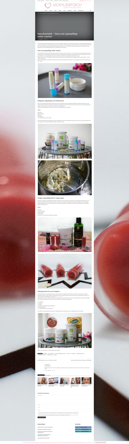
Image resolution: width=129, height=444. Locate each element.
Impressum (51, 0)
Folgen (89, 429)
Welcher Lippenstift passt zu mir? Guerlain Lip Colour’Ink (47, 360)
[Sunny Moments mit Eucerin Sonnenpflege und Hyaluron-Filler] (75, 380)
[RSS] (51, 370)
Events (75, 10)
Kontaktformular (56, 0)
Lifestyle (50, 10)
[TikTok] (87, 0)
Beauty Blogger (45, 353)
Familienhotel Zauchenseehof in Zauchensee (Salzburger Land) (45, 432)
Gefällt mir (89, 427)
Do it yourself (68, 353)
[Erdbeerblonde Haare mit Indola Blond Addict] (42, 380)
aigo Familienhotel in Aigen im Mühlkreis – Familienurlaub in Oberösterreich (44, 435)
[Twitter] (89, 0)
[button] (90, 10)
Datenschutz (47, 0)
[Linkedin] (82, 0)
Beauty (46, 10)
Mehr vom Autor (47, 375)
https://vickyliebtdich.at (48, 366)
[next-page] (39, 389)
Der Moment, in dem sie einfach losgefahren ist (45, 427)
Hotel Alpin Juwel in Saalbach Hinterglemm (44, 429)
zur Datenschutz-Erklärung (90, 442)
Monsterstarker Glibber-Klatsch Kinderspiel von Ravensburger (81, 360)
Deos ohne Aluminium (59, 296)
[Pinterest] (85, 0)
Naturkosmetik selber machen (42, 354)
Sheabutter (55, 354)
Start (38, 13)
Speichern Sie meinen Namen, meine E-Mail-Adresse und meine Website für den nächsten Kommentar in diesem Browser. (58, 412)
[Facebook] (79, 0)
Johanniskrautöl (73, 353)
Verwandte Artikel (41, 375)
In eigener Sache (80, 10)
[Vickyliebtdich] (64, 5)
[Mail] (84, 0)
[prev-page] (38, 389)
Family (55, 10)
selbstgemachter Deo (50, 354)
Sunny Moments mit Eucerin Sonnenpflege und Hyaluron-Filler (75, 386)
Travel (64, 10)
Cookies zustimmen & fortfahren (101, 442)
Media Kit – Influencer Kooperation (63, 0)
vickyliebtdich (47, 364)
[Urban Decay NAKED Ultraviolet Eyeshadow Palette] (53, 380)
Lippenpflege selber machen (80, 353)
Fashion (60, 10)
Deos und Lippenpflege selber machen (60, 353)
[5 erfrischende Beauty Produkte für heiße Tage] (64, 380)
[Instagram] (80, 0)
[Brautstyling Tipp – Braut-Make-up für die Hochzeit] (86, 380)
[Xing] (90, 0)
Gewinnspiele (70, 10)
